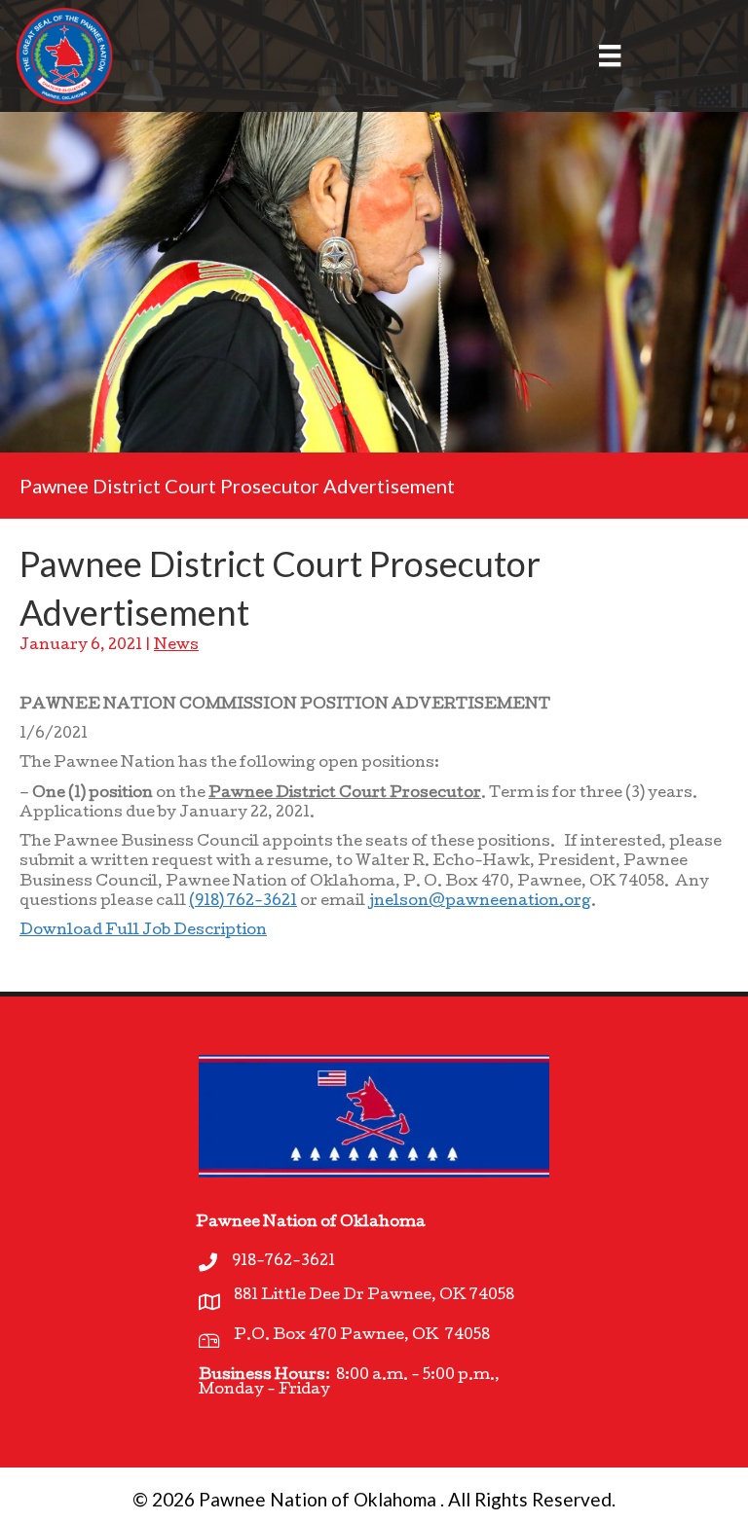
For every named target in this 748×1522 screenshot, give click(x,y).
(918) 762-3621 (243, 902)
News (176, 646)
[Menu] (598, 55)
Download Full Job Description (143, 931)
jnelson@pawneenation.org (479, 902)
